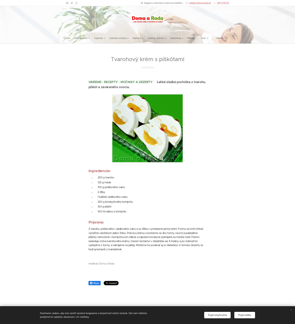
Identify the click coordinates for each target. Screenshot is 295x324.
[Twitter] (72, 3)
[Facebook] (67, 3)
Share (96, 283)
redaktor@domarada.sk (200, 3)
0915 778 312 (223, 3)
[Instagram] (76, 3)
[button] (221, 38)
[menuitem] (68, 38)
